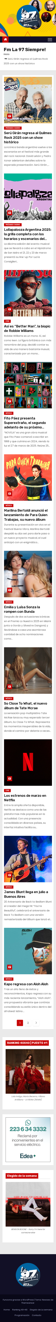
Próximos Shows (13, 128)
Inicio (6, 54)
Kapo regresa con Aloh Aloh (26, 984)
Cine (7, 321)
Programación (22, 1315)
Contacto (36, 1315)
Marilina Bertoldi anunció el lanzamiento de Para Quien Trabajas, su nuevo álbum (26, 515)
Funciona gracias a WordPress (18, 1299)
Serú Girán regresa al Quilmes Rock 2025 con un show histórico (28, 137)
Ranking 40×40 (19, 1309)
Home (7, 1309)
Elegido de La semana (41, 1309)
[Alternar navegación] (50, 39)
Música (9, 413)
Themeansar (27, 1302)
